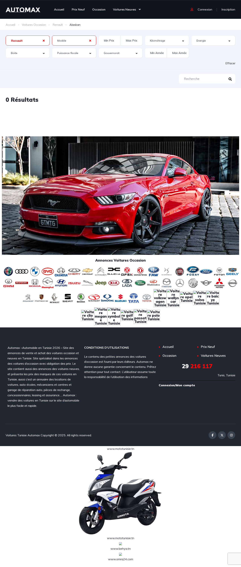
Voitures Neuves (124, 9)
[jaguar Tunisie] (87, 282)
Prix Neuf (78, 9)
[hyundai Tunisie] (61, 282)
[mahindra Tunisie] (153, 282)
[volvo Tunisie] (199, 297)
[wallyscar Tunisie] (173, 297)
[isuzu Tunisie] (74, 282)
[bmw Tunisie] (34, 271)
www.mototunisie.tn (120, 449)
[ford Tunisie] (206, 271)
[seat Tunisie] (67, 297)
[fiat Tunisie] (179, 271)
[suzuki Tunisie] (120, 297)
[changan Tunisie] (61, 271)
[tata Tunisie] (133, 297)
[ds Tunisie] (166, 271)
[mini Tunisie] (206, 282)
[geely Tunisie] (232, 271)
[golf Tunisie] (127, 316)
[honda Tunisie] (34, 282)
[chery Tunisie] (74, 271)
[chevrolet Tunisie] (87, 271)
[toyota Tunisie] (146, 297)
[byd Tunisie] (48, 271)
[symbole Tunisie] (113, 316)
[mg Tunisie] (193, 282)
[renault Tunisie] (54, 297)
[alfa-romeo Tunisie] (8, 271)
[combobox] (28, 41)
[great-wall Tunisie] (8, 282)
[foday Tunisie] (193, 271)
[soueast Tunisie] (94, 297)
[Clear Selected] (43, 40)
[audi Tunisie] (21, 271)
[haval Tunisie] (21, 282)
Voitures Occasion (34, 25)
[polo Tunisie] (153, 316)
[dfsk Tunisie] (127, 271)
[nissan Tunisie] (232, 282)
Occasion (98, 9)
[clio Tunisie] (87, 316)
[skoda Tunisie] (81, 297)
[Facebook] (212, 435)
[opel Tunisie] (186, 297)
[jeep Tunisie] (100, 282)
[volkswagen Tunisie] (160, 297)
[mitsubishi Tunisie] (219, 282)
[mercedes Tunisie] (179, 282)
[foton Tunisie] (219, 271)
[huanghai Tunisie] (48, 282)
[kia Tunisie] (113, 282)
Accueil (59, 9)
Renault (58, 25)
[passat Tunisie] (140, 316)
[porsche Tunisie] (41, 297)
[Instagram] (231, 435)
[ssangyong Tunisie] (107, 297)
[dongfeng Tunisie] (140, 271)
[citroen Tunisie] (100, 271)
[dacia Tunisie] (113, 271)
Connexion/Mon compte (177, 385)
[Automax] (23, 9)
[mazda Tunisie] (166, 282)
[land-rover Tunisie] (140, 282)
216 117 (197, 366)
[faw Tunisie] (153, 271)
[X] (222, 435)
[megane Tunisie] (100, 316)
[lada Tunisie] (127, 282)
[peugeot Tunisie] (28, 297)
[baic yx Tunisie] (212, 297)
